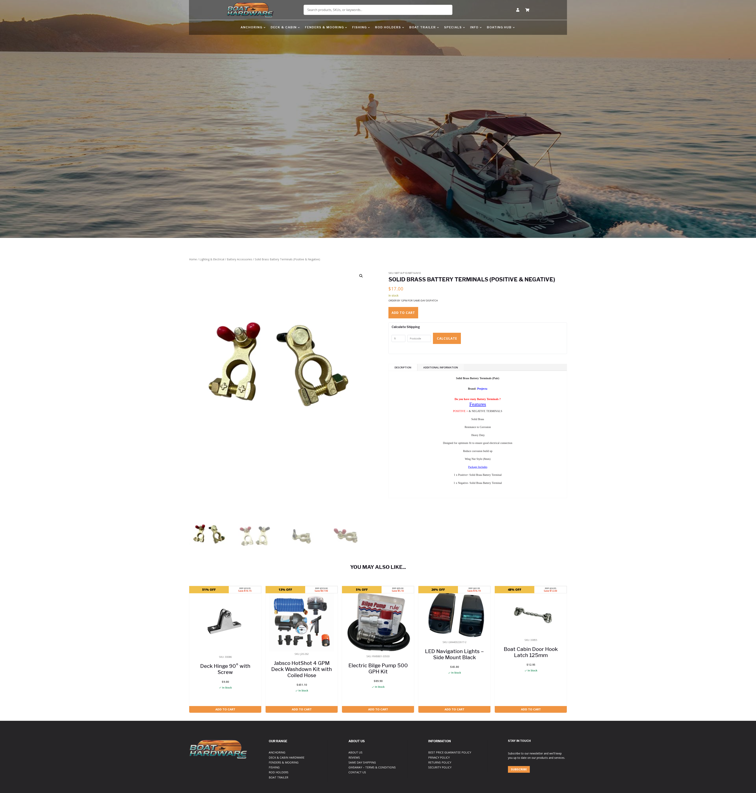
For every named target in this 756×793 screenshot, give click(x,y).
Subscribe (519, 769)
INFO (474, 27)
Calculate (447, 338)
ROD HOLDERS (388, 27)
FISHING (359, 27)
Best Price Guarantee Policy (449, 752)
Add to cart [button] (225, 709)
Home (193, 259)
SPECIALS (453, 27)
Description (403, 367)
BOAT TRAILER (422, 27)
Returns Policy (439, 762)
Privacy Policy (439, 757)
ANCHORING (251, 27)
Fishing (274, 767)
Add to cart (403, 313)
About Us (355, 752)
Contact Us (357, 772)
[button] (361, 275)
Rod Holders (278, 772)
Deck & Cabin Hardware (286, 757)
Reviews (354, 757)
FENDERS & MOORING (324, 27)
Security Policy (439, 767)
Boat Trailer (278, 777)
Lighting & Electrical (211, 259)
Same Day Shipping (362, 762)
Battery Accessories (239, 259)
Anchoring (277, 752)
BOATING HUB (499, 27)
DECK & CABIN (284, 27)
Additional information (440, 367)
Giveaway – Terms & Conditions (372, 767)
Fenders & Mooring (283, 762)
